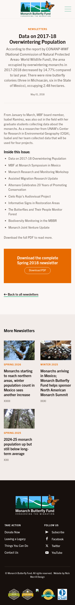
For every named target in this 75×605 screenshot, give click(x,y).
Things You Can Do (16, 545)
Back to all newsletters (22, 294)
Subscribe (57, 532)
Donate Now (12, 532)
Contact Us (11, 552)
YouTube (56, 552)
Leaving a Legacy (15, 539)
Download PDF (37, 270)
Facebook (57, 539)
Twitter (55, 546)
